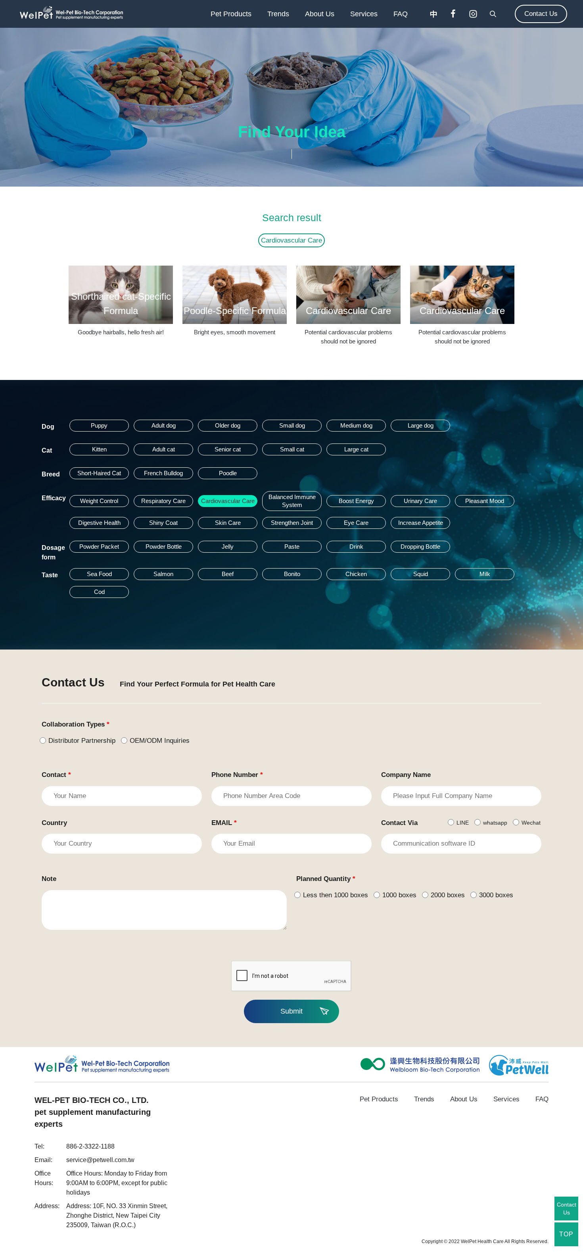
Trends (278, 14)
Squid (420, 574)
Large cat (356, 449)
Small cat (292, 449)
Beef (228, 574)
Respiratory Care (163, 500)
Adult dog (164, 425)
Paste (291, 546)
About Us (319, 14)
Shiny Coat (163, 522)
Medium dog (356, 425)
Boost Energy (356, 500)
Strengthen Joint (292, 522)
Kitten (99, 449)
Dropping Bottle (420, 546)
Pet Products (231, 14)
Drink (356, 546)
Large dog (420, 425)
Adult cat (163, 449)
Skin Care (228, 522)
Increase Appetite (420, 522)
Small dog (292, 425)
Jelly (228, 546)
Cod (99, 591)
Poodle (228, 473)
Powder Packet (99, 546)
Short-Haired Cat (99, 473)
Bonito (292, 574)
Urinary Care (420, 500)
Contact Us (541, 13)
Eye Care (356, 522)
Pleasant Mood (484, 500)
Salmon (163, 574)
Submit (291, 1011)
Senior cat (228, 449)
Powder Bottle (164, 546)
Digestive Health (99, 522)
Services (364, 14)
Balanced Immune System (292, 500)
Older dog (227, 425)
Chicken (356, 574)
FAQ (400, 14)
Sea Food (99, 574)
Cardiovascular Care (291, 240)
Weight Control (99, 500)
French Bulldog (163, 473)
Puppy (99, 425)
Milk (484, 574)
